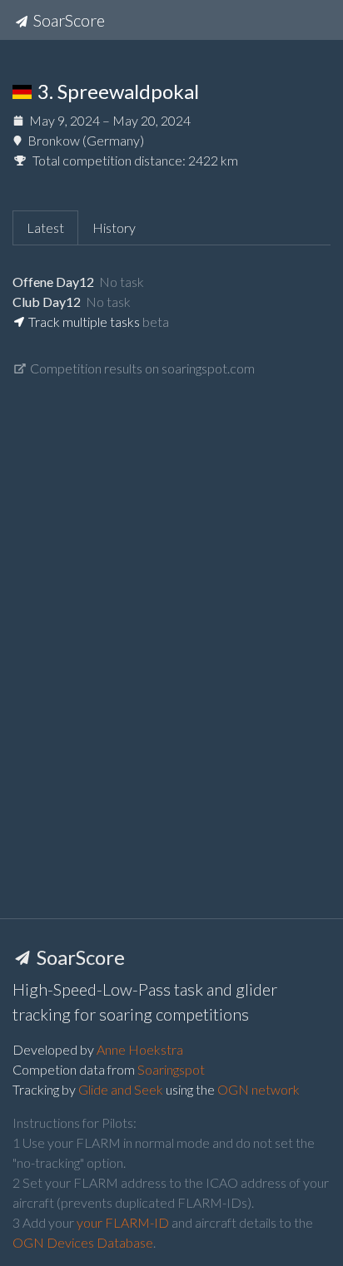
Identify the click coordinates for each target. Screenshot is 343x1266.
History (114, 227)
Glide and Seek (120, 1089)
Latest (45, 227)
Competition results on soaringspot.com (141, 368)
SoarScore (67, 20)
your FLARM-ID (123, 1222)
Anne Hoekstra (140, 1049)
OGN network (258, 1089)
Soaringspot (171, 1069)
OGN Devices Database (82, 1242)
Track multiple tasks (83, 321)
